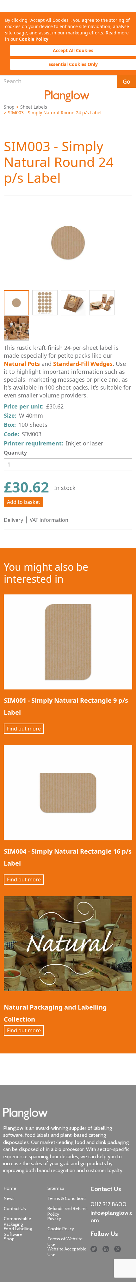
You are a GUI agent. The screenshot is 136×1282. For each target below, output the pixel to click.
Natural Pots (22, 363)
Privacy (54, 1218)
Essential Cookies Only (73, 64)
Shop (9, 107)
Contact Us (15, 1208)
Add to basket (23, 501)
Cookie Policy (33, 39)
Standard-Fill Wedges (83, 363)
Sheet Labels (33, 107)
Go (126, 81)
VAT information (49, 519)
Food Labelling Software (18, 1231)
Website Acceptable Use (66, 1251)
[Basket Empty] (126, 96)
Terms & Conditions (67, 1198)
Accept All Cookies (73, 50)
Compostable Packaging (17, 1221)
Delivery (13, 519)
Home (10, 1188)
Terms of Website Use (65, 1241)
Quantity (15, 452)
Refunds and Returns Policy (67, 1211)
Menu (7, 95)
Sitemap (55, 1188)
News (9, 1198)
